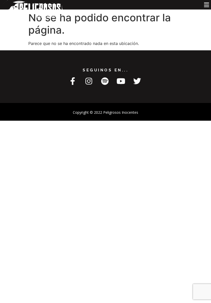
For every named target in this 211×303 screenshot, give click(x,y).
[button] (206, 5)
